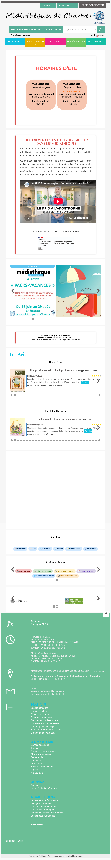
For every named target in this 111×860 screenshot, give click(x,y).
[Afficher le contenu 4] (36, 319)
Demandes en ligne (87, 571)
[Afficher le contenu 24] (81, 395)
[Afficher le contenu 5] (39, 319)
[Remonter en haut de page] (106, 614)
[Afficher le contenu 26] (87, 395)
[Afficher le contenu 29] (96, 395)
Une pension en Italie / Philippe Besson (51, 370)
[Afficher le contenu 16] (72, 319)
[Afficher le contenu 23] (78, 395)
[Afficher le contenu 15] (69, 319)
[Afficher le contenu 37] (60, 399)
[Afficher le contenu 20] (84, 319)
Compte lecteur (24, 571)
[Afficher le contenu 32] (45, 399)
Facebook (36, 621)
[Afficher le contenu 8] (48, 319)
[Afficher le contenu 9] (51, 319)
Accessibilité (91, 548)
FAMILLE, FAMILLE (34, 376)
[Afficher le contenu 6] (42, 319)
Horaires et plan (75, 548)
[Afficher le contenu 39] (66, 399)
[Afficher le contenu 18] (78, 319)
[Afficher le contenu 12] (60, 319)
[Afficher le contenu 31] (42, 399)
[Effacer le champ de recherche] (95, 29)
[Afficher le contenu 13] (63, 319)
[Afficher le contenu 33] (48, 399)
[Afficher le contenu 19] (81, 319)
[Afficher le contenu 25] (84, 395)
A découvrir (46, 548)
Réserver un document (66, 571)
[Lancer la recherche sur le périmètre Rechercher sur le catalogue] (101, 29)
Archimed (42, 856)
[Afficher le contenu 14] (66, 319)
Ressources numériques (45, 576)
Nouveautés (21, 548)
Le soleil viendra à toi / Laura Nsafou (55, 419)
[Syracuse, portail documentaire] (55, 17)
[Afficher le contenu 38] (63, 399)
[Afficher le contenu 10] (54, 319)
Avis (34, 548)
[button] (13, 291)
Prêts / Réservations (44, 571)
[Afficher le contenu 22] (75, 395)
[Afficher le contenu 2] (30, 319)
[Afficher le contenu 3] (33, 319)
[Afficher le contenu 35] (54, 399)
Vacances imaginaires (35, 425)
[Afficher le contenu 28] (93, 395)
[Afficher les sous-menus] (53, 5)
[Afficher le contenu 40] (69, 399)
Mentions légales (14, 841)
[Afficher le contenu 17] (75, 319)
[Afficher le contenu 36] (57, 399)
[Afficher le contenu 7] (45, 319)
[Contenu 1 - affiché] (27, 319)
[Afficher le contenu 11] (57, 319)
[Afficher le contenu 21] (72, 395)
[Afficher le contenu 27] (90, 395)
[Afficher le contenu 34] (51, 399)
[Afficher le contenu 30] (99, 395)
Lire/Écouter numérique (68, 576)
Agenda (60, 548)
